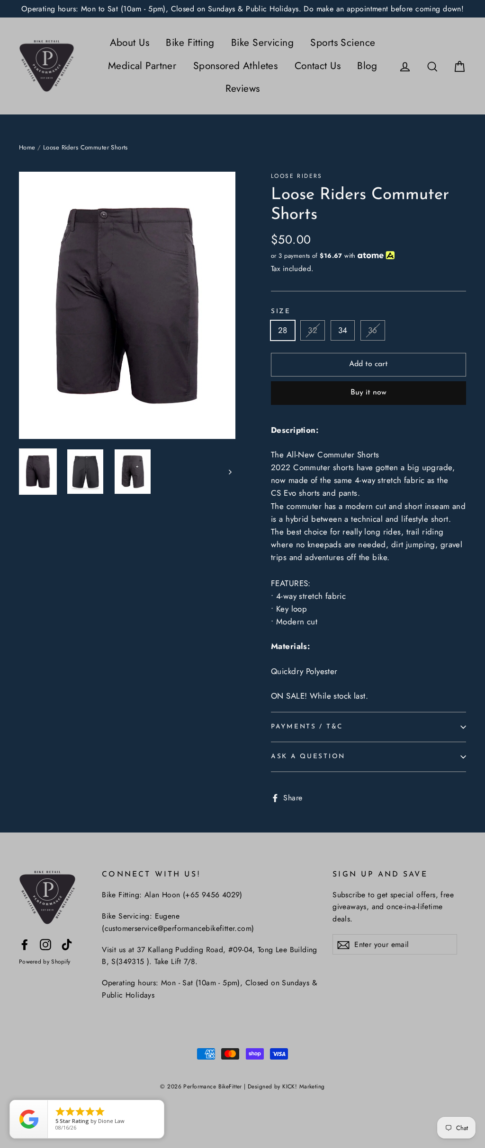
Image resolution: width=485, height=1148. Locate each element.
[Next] (229, 471)
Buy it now (368, 392)
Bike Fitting (190, 42)
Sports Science (342, 42)
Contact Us (318, 66)
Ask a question (308, 757)
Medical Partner (142, 66)
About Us (129, 42)
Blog (367, 66)
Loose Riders (297, 176)
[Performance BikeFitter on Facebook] (24, 944)
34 (343, 330)
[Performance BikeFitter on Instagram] (45, 944)
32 (312, 330)
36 (372, 330)
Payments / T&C (307, 727)
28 (282, 330)
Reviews (242, 88)
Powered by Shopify (44, 961)
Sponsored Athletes (235, 66)
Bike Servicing (262, 42)
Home (27, 147)
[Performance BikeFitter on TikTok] (66, 944)
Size (281, 311)
